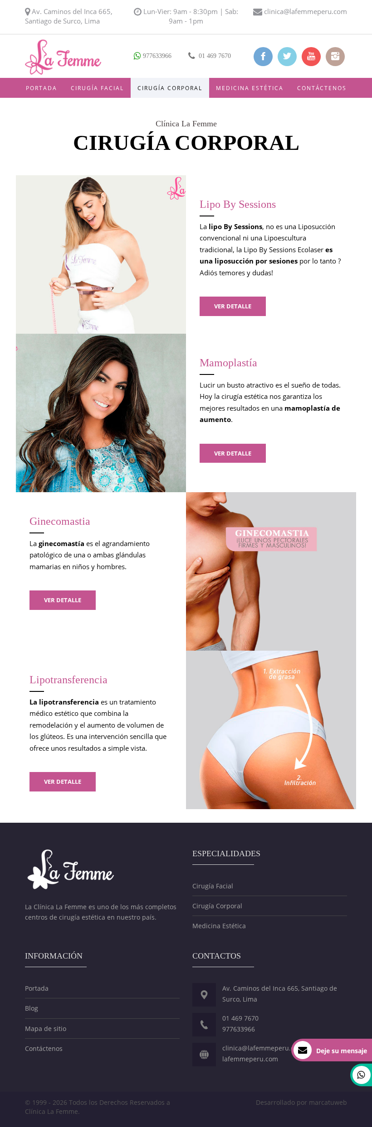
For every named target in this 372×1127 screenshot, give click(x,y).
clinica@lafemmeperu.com (305, 11)
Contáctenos (322, 88)
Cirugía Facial (97, 88)
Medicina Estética (250, 88)
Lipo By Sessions (238, 204)
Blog (31, 1008)
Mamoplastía (228, 363)
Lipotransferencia (68, 680)
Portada (41, 88)
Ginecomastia (59, 521)
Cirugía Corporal (169, 88)
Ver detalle (232, 306)
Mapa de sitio (45, 1028)
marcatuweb (328, 1102)
